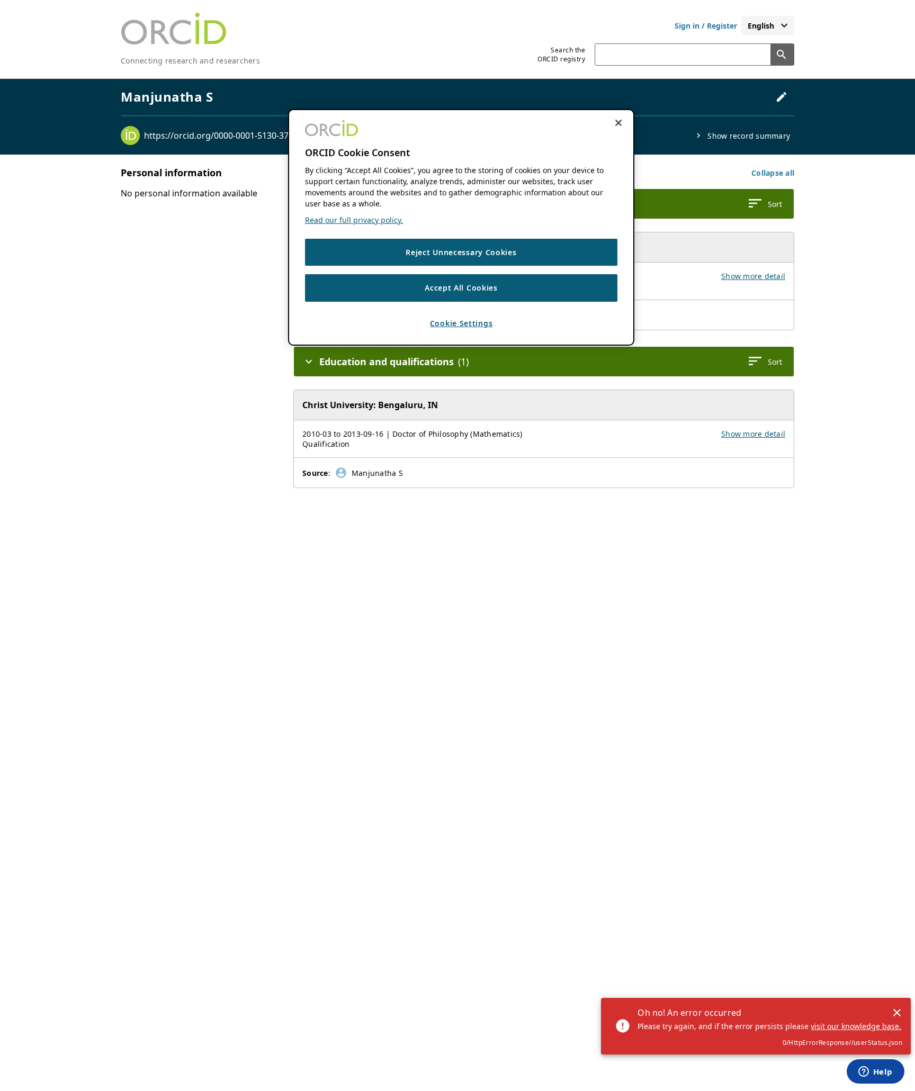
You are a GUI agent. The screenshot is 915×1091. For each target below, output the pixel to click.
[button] (772, 173)
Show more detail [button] (753, 276)
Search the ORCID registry (561, 55)
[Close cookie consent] (618, 122)
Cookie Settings (461, 323)
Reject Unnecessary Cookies (461, 252)
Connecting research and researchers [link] (190, 61)
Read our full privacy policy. (354, 220)
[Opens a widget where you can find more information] (875, 1072)
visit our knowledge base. (856, 1026)
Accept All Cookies (461, 288)
